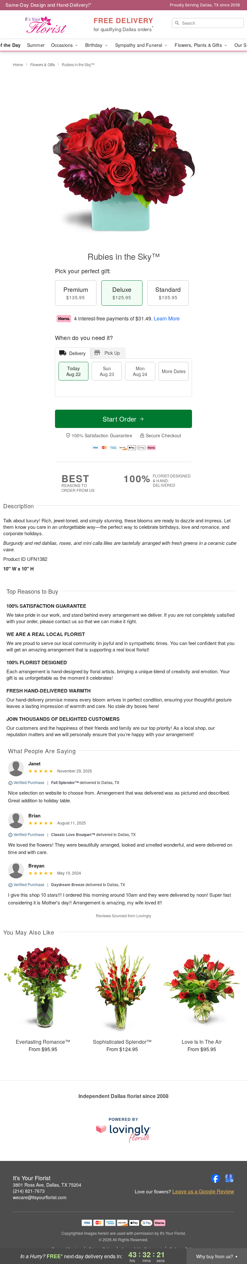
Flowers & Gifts (42, 64)
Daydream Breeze (68, 884)
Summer (36, 45)
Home (18, 64)
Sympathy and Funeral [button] (139, 45)
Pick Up (112, 353)
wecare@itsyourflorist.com (40, 1197)
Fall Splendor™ (65, 782)
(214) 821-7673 (29, 1191)
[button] (230, 1237)
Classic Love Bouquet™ (73, 834)
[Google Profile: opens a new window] (229, 1178)
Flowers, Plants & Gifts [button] (199, 45)
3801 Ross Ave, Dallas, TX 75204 (47, 1184)
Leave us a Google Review (203, 1191)
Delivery (77, 353)
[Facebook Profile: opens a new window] (215, 1178)
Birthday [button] (94, 45)
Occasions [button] (62, 45)
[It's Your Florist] (42, 24)
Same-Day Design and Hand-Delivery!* (48, 4)
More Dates (174, 371)
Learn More (167, 318)
